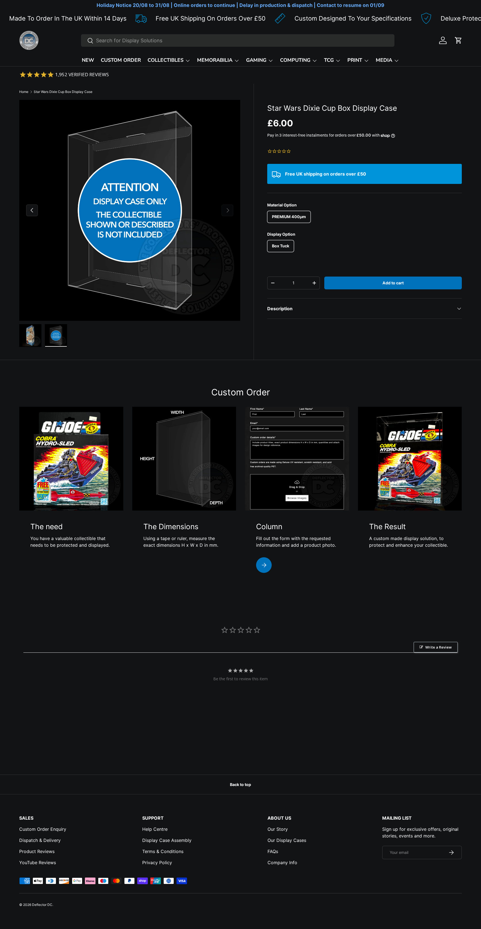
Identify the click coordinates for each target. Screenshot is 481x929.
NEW (88, 60)
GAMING (256, 60)
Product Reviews (37, 851)
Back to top (240, 784)
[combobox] (237, 40)
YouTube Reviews (37, 862)
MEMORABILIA (214, 60)
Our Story (278, 829)
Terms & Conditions (162, 851)
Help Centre (155, 829)
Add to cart (393, 282)
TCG (329, 60)
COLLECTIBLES (165, 60)
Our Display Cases (287, 840)
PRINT (354, 60)
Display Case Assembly (167, 840)
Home (23, 92)
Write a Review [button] (438, 647)
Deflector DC (42, 905)
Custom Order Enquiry (42, 829)
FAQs (273, 851)
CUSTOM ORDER (121, 60)
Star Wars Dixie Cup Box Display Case (63, 92)
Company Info (282, 862)
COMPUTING (295, 60)
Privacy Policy (157, 862)
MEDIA (384, 60)
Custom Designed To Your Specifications (311, 18)
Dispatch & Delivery (40, 840)
